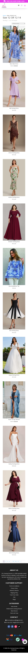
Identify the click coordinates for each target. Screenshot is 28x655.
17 (18, 561)
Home (4, 15)
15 (13, 561)
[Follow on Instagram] (15, 626)
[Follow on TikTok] (19, 626)
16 (15, 561)
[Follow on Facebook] (8, 626)
